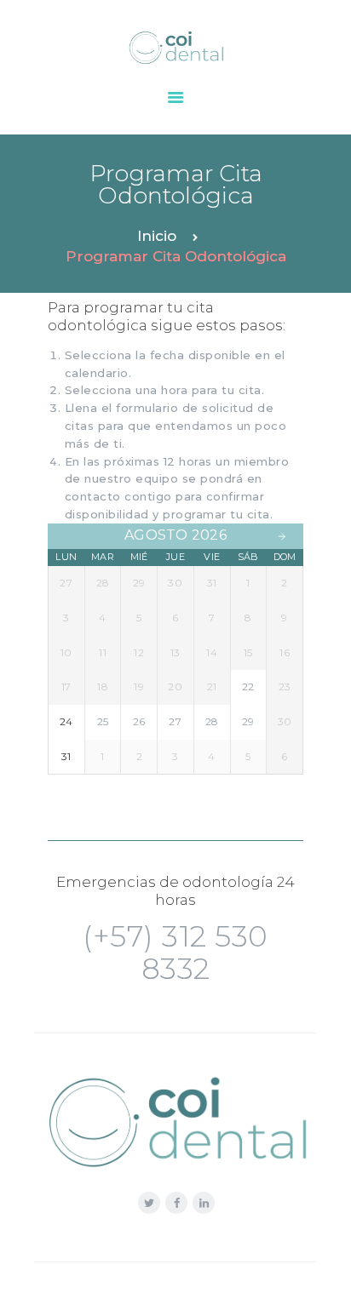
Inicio (156, 235)
